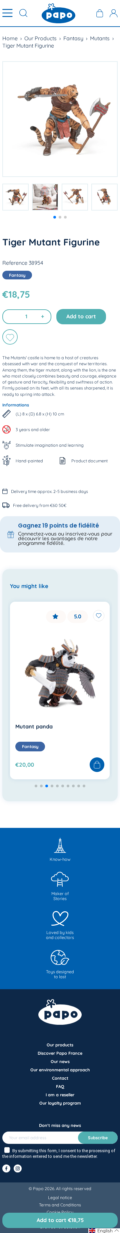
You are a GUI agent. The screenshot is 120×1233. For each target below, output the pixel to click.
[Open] (7, 13)
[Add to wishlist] (10, 337)
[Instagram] (18, 1168)
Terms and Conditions (60, 1204)
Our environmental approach (60, 1069)
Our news (60, 1061)
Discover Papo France (60, 1053)
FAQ (60, 1086)
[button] (54, 217)
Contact (60, 1078)
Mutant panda (34, 726)
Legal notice (60, 1197)
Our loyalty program (60, 1103)
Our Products (40, 38)
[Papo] (58, 13)
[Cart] (99, 13)
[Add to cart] (97, 765)
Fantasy (73, 38)
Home (10, 38)
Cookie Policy (60, 1212)
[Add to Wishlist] (98, 615)
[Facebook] (6, 1168)
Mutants (100, 38)
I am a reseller (60, 1094)
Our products (60, 1044)
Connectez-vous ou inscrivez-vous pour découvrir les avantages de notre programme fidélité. (65, 539)
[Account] (114, 13)
